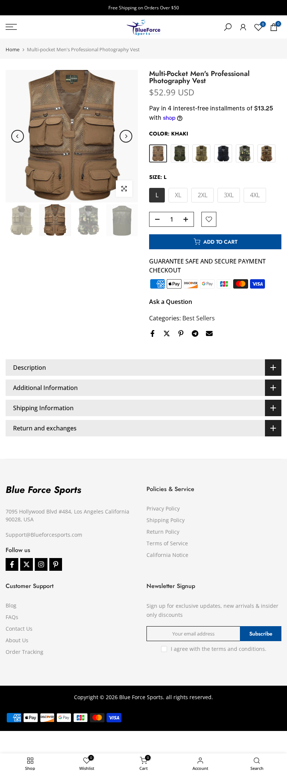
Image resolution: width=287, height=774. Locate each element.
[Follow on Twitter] (26, 564)
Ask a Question (170, 302)
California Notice (167, 554)
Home (12, 49)
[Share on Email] (209, 333)
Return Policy (162, 531)
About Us (17, 640)
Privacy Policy (163, 508)
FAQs (12, 617)
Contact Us (19, 628)
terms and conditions (238, 648)
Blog (11, 605)
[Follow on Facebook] (12, 564)
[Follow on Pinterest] (55, 564)
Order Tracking (24, 651)
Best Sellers (198, 318)
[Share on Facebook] (152, 333)
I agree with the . (218, 648)
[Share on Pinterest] (181, 333)
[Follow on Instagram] (41, 564)
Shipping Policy (165, 520)
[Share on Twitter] (166, 333)
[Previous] (17, 136)
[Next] (126, 136)
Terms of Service (167, 543)
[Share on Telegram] (195, 333)
